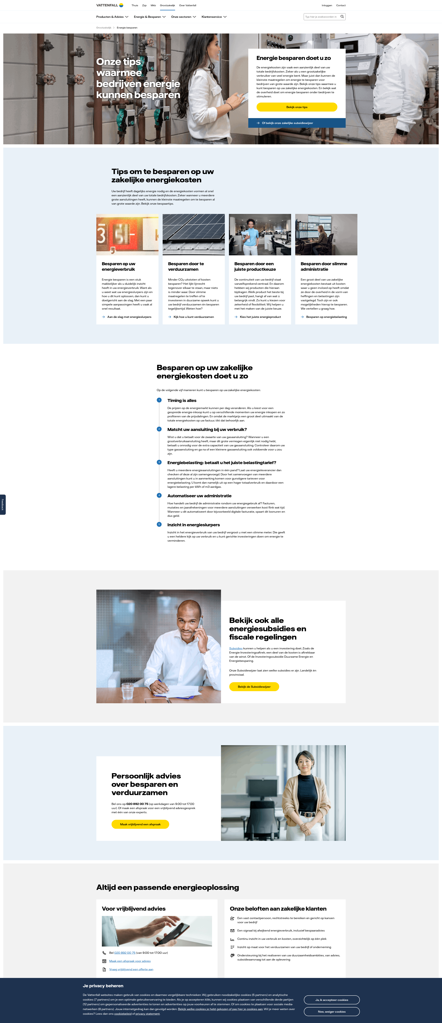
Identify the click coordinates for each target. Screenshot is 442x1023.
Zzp (144, 5)
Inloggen (327, 5)
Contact (341, 5)
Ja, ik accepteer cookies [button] (331, 1000)
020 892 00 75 (125, 952)
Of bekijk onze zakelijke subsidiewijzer (287, 123)
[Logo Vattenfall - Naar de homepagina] (109, 5)
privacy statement (148, 1013)
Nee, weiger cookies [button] (332, 1011)
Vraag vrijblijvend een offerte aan (131, 969)
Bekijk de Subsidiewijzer (254, 686)
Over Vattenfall (187, 5)
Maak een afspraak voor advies (130, 961)
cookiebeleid (123, 1013)
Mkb (153, 5)
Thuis (135, 5)
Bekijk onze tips (297, 107)
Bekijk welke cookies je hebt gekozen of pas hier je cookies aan (220, 1009)
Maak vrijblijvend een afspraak (140, 824)
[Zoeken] (342, 17)
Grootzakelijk (167, 5)
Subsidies (236, 648)
